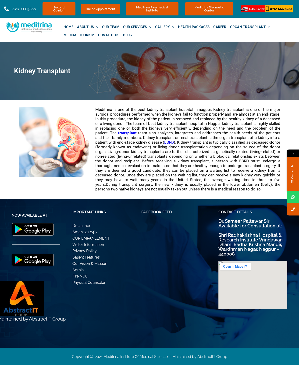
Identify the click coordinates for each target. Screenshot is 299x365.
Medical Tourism (79, 35)
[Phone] (293, 209)
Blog (127, 35)
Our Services (135, 27)
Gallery (162, 27)
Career (219, 27)
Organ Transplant (248, 27)
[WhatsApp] (293, 197)
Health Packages (194, 27)
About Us (85, 27)
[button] (87, 27)
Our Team (110, 27)
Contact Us (108, 35)
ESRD (169, 142)
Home (68, 27)
